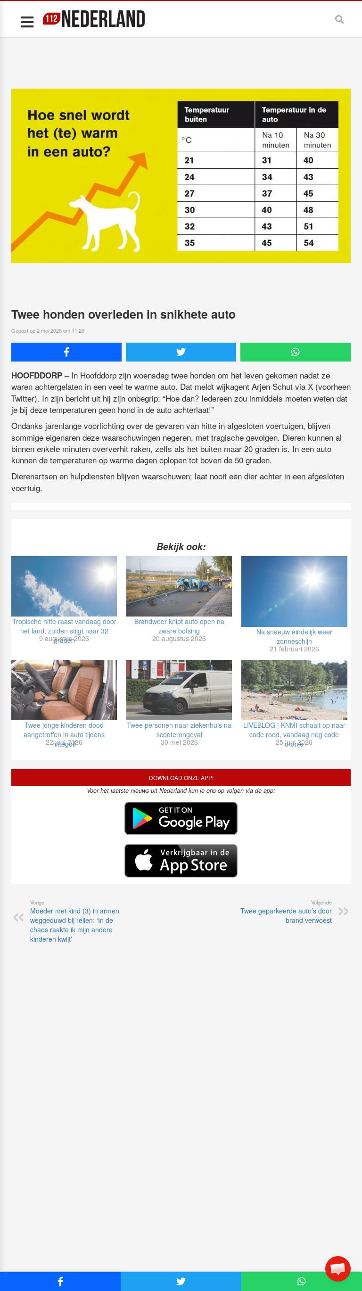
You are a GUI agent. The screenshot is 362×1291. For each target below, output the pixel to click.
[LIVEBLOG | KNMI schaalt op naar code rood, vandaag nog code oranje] (294, 690)
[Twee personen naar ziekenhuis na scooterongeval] (179, 690)
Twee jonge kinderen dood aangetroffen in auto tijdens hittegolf (64, 734)
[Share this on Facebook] (66, 352)
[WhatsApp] (295, 352)
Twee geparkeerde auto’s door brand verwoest (286, 911)
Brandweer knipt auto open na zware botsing (179, 626)
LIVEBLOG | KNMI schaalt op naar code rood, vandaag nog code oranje (294, 734)
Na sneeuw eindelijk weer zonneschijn (294, 636)
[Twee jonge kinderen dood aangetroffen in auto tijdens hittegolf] (64, 690)
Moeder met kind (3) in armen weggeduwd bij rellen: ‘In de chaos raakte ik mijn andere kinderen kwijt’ (74, 921)
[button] (338, 1269)
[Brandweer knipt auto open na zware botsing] (179, 586)
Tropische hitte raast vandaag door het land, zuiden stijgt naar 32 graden (64, 631)
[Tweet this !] (181, 352)
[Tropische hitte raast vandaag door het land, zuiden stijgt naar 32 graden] (64, 586)
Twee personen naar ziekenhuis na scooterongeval (179, 729)
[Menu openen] (27, 21)
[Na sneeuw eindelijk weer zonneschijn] (294, 591)
